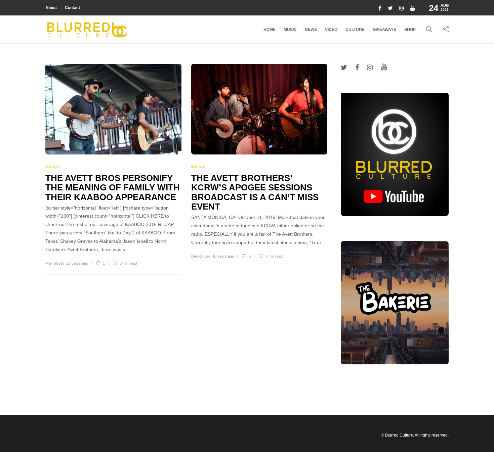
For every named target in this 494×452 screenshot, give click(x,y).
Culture (355, 29)
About (51, 7)
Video (331, 29)
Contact (72, 7)
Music (290, 29)
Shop (410, 29)
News (311, 29)
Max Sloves (55, 263)
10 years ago (77, 263)
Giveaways (384, 29)
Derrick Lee (200, 256)
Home (269, 29)
